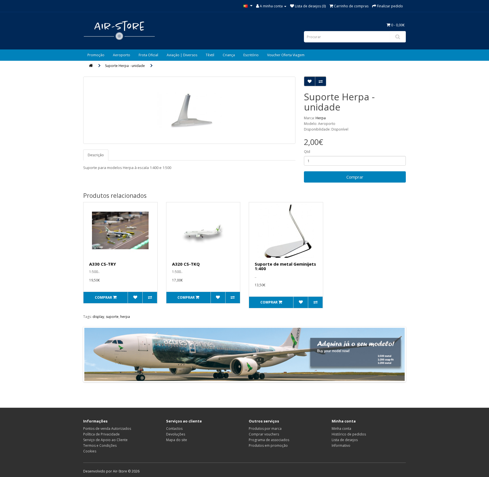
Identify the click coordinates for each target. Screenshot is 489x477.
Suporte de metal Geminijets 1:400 (285, 266)
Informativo (341, 445)
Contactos (174, 428)
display (98, 316)
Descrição (96, 155)
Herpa (321, 118)
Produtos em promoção (268, 445)
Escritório (251, 55)
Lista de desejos (345, 439)
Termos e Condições (100, 445)
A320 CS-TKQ (186, 264)
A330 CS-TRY (102, 264)
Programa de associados (269, 439)
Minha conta (341, 428)
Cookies (89, 451)
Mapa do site (176, 439)
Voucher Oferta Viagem (285, 55)
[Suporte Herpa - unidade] (189, 110)
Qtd (307, 151)
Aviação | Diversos (182, 55)
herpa (125, 316)
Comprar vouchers (264, 434)
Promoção (95, 55)
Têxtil (210, 55)
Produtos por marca (265, 428)
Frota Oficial (148, 55)
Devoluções (175, 434)
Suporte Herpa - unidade (125, 65)
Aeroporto (121, 55)
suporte (112, 316)
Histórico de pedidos (349, 434)
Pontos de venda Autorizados (107, 428)
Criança (229, 55)
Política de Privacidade (101, 434)
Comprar (354, 177)
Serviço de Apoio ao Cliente (105, 439)
